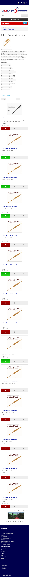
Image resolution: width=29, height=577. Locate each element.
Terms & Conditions (5, 544)
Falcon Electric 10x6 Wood (9, 177)
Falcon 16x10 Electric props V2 (10, 118)
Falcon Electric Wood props (9, 29)
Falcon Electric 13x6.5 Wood (10, 381)
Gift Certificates (4, 557)
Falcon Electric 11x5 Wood (9, 206)
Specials (3, 560)
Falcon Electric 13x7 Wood (9, 410)
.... (1, 530)
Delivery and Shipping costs (7, 541)
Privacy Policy (4, 542)
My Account (3, 564)
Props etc (9, 28)
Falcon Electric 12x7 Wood (9, 323)
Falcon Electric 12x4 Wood (9, 264)
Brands (2, 555)
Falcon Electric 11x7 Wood (9, 235)
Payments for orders (5, 536)
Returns (3, 549)
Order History (4, 565)
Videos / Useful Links (6, 538)
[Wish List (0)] (21, 3)
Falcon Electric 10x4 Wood (9, 148)
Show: (17, 99)
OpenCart (9, 574)
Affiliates (3, 558)
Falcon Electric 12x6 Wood (9, 294)
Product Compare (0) (6, 95)
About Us (3, 539)
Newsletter (3, 568)
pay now (3, 535)
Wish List (3, 567)
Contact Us (3, 548)
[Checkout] (26, 3)
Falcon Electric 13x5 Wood (9, 352)
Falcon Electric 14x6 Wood (9, 439)
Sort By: (3, 99)
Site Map (3, 551)
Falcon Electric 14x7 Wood (9, 468)
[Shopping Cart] (24, 3)
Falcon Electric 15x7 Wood (9, 497)
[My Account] (19, 3)
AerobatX (3, 532)
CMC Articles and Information (7, 533)
